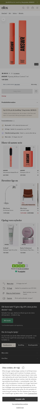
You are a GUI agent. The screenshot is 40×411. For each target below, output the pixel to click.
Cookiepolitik (32, 393)
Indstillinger (20, 407)
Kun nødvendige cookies (20, 404)
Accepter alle (20, 399)
